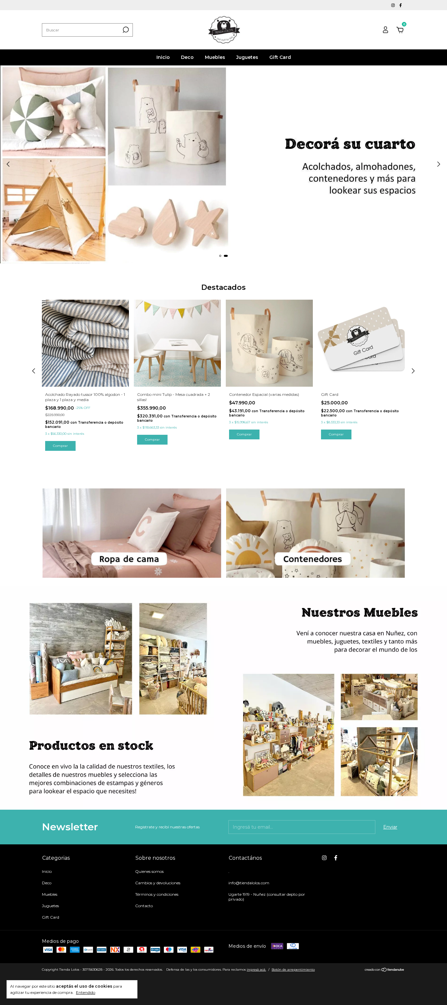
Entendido (85, 992)
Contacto (144, 905)
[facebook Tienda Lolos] (400, 5)
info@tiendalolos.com (248, 882)
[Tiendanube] (384, 970)
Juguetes (247, 57)
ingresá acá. (256, 969)
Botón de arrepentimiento (293, 969)
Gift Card (280, 57)
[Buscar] (125, 29)
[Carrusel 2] (223, 164)
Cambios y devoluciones (157, 882)
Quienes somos (149, 871)
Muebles (215, 57)
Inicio (163, 57)
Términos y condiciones (156, 894)
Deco (187, 57)
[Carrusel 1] (132, 533)
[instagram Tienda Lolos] (393, 5)
